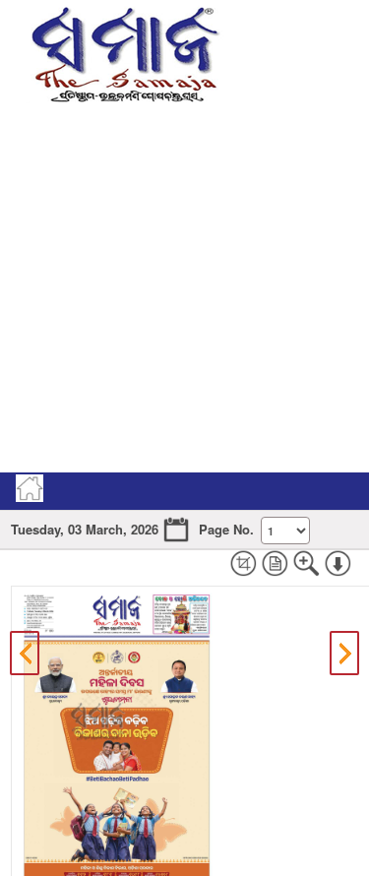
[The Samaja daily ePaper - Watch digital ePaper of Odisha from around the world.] (124, 51)
